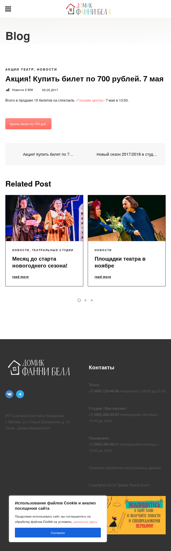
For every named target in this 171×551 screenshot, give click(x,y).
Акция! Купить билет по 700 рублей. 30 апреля (48, 154)
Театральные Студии (53, 250)
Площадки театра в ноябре (120, 262)
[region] (58, 519)
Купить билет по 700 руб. (28, 124)
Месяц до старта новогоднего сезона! (39, 262)
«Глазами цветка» (90, 100)
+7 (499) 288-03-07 (104, 414)
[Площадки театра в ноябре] (126, 218)
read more (20, 276)
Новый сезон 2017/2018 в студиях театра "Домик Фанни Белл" (128, 154)
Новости (47, 69)
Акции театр (19, 69)
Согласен (58, 532)
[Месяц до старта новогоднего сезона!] (44, 218)
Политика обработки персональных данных (125, 467)
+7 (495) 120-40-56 (104, 391)
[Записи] (85, 154)
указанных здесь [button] (85, 521)
